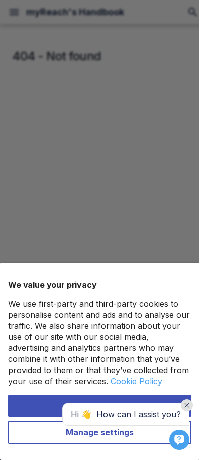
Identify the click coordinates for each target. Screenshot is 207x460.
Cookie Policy (136, 381)
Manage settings (100, 432)
